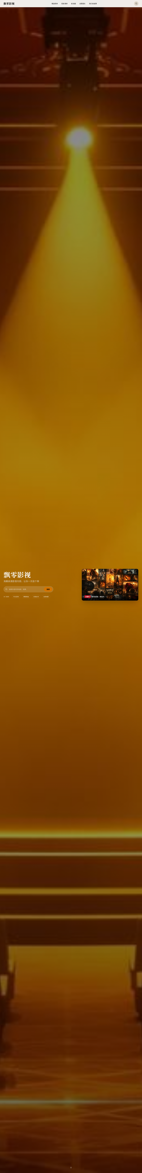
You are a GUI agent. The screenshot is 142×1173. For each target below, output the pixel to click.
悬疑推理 (26, 597)
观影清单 (64, 3)
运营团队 (82, 3)
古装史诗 (36, 597)
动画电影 (46, 597)
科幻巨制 (16, 597)
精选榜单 (55, 3)
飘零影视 (9, 3)
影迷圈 (73, 3)
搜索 (48, 589)
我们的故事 (93, 3)
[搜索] (136, 3)
